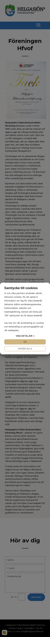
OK (25, 341)
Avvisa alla (25, 348)
